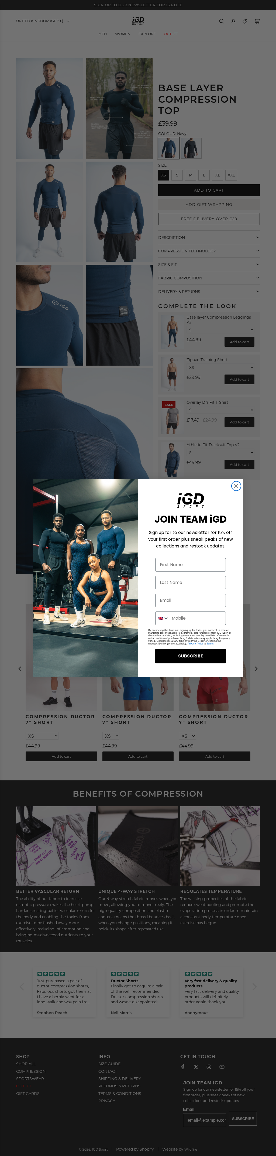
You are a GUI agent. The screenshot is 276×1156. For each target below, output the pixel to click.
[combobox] (162, 618)
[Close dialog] (236, 486)
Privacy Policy (195, 643)
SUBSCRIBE (190, 656)
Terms (210, 643)
